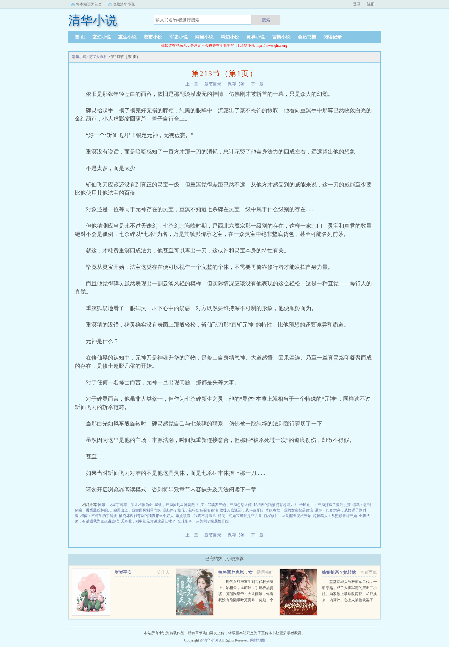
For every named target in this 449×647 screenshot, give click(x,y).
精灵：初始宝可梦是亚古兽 (240, 516)
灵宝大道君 (98, 57)
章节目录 (212, 84)
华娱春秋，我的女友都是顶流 (289, 510)
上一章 (191, 84)
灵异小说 (255, 36)
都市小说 (153, 36)
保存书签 (236, 84)
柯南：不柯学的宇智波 (98, 516)
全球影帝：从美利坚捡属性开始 (203, 521)
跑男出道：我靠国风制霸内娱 (137, 510)
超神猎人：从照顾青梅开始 (335, 516)
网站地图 (257, 640)
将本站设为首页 (89, 4)
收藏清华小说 (124, 4)
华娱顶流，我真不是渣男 (196, 516)
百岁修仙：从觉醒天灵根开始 (287, 516)
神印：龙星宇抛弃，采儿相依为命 (125, 505)
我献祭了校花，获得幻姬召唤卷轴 (190, 510)
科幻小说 (230, 36)
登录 (357, 4)
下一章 (257, 84)
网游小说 (204, 36)
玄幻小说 (102, 36)
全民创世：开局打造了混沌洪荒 (325, 505)
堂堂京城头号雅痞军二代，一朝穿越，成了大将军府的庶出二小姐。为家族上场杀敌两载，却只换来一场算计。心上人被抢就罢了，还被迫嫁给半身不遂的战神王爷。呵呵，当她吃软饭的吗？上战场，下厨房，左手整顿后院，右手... (349, 600)
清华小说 (79, 57)
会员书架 (307, 36)
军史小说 (179, 36)
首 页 (80, 36)
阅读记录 (332, 36)
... (123, 582)
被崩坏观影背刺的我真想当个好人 (146, 516)
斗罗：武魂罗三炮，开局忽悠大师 (224, 505)
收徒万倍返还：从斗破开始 (242, 510)
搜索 (266, 19)
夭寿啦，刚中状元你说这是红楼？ (148, 521)
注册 (371, 4)
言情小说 (281, 36)
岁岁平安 (123, 572)
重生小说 (127, 36)
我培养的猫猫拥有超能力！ (276, 505)
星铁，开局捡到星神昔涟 (175, 505)
